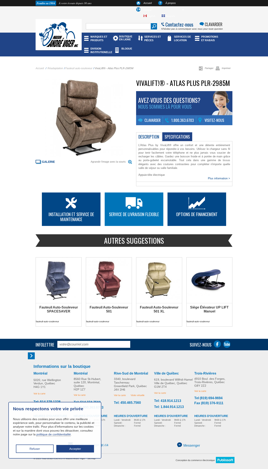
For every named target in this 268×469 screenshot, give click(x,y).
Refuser (35, 448)
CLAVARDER (213, 24)
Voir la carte (39, 393)
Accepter (75, 448)
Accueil (147, 3)
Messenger (191, 445)
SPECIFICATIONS (177, 137)
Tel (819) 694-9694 (208, 398)
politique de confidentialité (53, 434)
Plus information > (219, 178)
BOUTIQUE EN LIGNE (125, 38)
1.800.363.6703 (182, 120)
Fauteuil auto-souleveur (78, 68)
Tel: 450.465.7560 (127, 402)
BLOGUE (126, 48)
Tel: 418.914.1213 (167, 400)
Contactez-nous (179, 24)
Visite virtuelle (137, 395)
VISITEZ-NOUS (214, 120)
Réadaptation (55, 68)
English (151, 16)
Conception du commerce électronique (195, 460)
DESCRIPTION (148, 137)
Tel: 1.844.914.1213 (169, 406)
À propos (170, 3)
